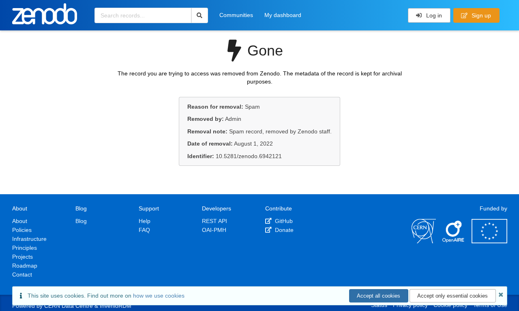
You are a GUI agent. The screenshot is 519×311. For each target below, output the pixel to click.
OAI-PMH (214, 230)
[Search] (199, 15)
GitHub (283, 221)
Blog (81, 221)
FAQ (144, 230)
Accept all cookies (378, 296)
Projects (22, 256)
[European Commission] (489, 241)
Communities (236, 15)
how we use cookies (158, 295)
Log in (433, 15)
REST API (214, 221)
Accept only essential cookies (452, 296)
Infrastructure (29, 239)
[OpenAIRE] (454, 241)
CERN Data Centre (68, 305)
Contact (22, 274)
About (19, 221)
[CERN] (424, 241)
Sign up (480, 15)
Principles (24, 248)
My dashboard (282, 15)
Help (144, 221)
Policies (22, 230)
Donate (283, 230)
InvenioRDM (115, 305)
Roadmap (24, 265)
